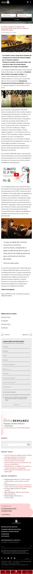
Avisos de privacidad (25, 561)
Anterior (7, 334)
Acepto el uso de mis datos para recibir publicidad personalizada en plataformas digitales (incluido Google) (16, 399)
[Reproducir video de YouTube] (16, 174)
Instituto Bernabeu (5, 2)
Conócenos (5, 534)
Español (27, 558)
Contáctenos (5, 515)
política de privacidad (25, 394)
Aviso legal (16, 561)
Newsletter (13, 392)
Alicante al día (5, 324)
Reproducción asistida (9, 527)
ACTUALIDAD (5, 536)
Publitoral (4, 328)
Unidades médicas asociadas (11, 529)
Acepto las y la (17, 394)
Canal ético (4, 563)
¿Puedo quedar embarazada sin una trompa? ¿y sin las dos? (17, 481)
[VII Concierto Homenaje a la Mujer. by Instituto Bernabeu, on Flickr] (16, 295)
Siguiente (25, 334)
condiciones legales (14, 394)
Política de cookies (6, 561)
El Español (4, 321)
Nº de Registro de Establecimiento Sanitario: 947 (14, 564)
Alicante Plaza (5, 317)
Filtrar (16, 19)
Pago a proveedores (14, 563)
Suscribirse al (10, 392)
